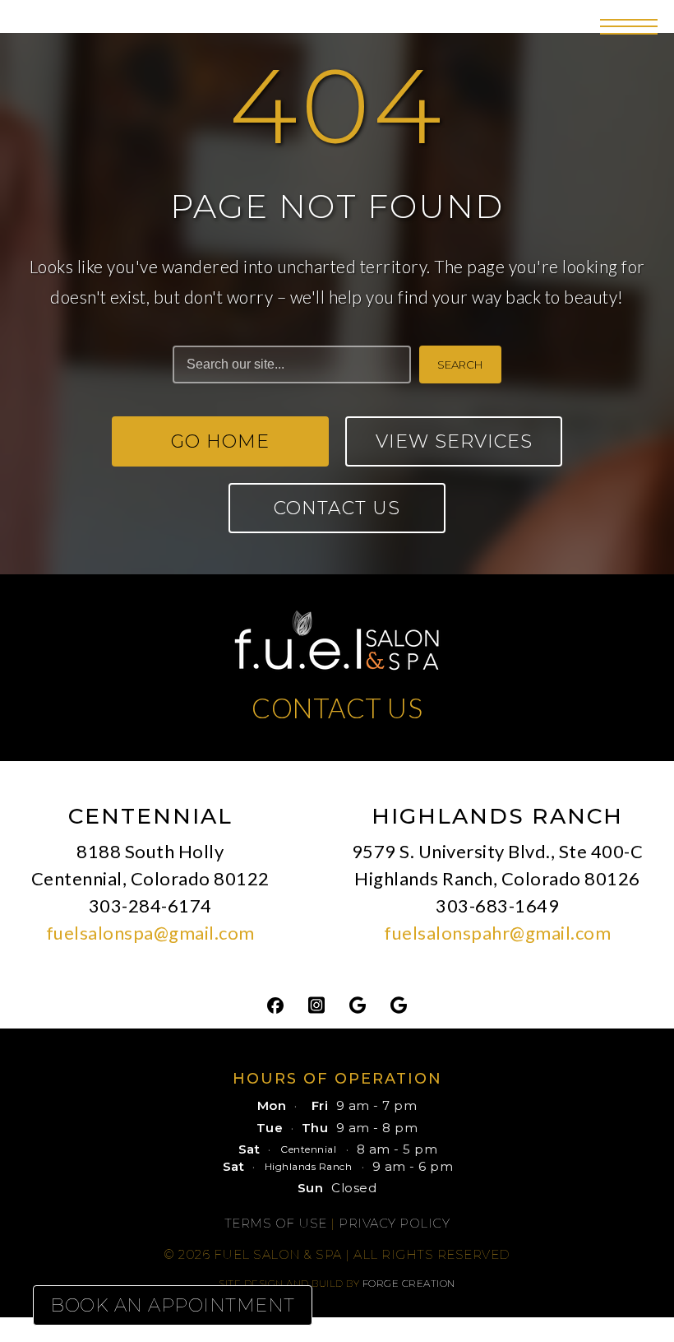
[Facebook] (275, 1004)
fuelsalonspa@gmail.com (150, 933)
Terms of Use (275, 1223)
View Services (454, 441)
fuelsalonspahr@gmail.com (497, 933)
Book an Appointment (172, 1305)
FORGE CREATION (408, 1283)
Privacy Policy (394, 1223)
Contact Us (337, 508)
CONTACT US (337, 707)
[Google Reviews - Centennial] (357, 1004)
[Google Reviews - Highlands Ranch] (398, 1004)
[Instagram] (316, 1004)
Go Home (220, 441)
